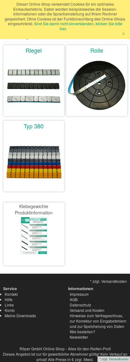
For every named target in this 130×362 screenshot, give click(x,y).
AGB (74, 299)
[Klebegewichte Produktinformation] (34, 235)
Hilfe (9, 299)
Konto (10, 310)
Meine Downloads (20, 315)
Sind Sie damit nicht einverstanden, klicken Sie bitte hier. (78, 26)
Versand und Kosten (87, 310)
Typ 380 (34, 126)
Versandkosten (118, 359)
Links (9, 304)
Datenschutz (80, 304)
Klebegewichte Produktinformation (34, 209)
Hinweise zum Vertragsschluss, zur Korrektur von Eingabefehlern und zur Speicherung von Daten (98, 321)
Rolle (96, 50)
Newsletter (79, 337)
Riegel (34, 50)
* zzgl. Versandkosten (108, 281)
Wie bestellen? (82, 331)
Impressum (79, 294)
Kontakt (11, 294)
